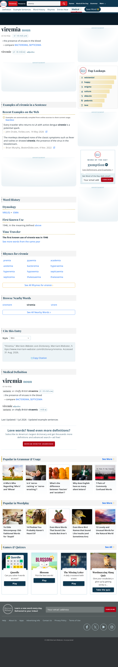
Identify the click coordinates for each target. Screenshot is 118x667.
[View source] (46, 131)
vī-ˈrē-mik (18, 51)
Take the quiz (103, 589)
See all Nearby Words (38, 312)
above (38, 225)
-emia (16, 212)
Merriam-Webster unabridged (38, 444)
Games (71, 3)
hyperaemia (57, 265)
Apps (21, 620)
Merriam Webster (8, 609)
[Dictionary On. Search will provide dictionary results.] (17, 3)
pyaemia (31, 260)
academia (56, 260)
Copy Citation (40, 357)
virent (54, 304)
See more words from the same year (21, 241)
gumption (96, 164)
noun (26, 29)
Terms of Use (74, 620)
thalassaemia (34, 276)
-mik (42, 409)
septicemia (9, 276)
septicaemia (57, 271)
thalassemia (57, 276)
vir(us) (6, 212)
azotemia (8, 265)
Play (15, 583)
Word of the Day (82, 3)
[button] (103, 3)
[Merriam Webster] (97, 154)
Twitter (95, 627)
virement (7, 304)
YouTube (103, 627)
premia (7, 260)
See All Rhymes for (38, 285)
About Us (13, 620)
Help (4, 620)
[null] (106, 164)
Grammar (94, 3)
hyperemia (9, 271)
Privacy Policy (61, 620)
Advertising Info (34, 620)
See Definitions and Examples (97, 169)
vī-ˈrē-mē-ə (19, 35)
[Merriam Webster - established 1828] (3, 3)
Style (5, 338)
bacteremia (33, 265)
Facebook (87, 627)
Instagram (111, 627)
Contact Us (47, 620)
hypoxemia (33, 271)
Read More (10, 120)
